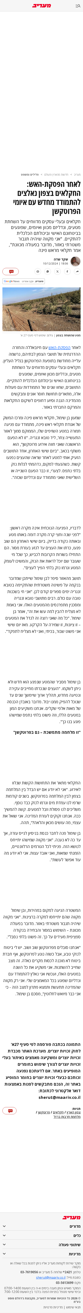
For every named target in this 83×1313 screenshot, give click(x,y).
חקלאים (58, 1112)
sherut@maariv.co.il (50, 1277)
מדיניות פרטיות (53, 1307)
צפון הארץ (74, 1112)
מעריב (77, 174)
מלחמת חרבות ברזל (67, 1116)
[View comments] (10, 271)
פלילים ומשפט (30, 174)
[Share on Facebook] (67, 271)
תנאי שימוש (73, 1307)
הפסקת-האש (60, 347)
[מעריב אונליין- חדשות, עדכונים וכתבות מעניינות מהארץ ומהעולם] (41, 5)
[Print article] (37, 271)
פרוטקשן (44, 1112)
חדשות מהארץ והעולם (56, 174)
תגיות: (76, 1109)
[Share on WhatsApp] (47, 271)
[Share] (77, 271)
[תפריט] (79, 6)
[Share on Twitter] (57, 271)
